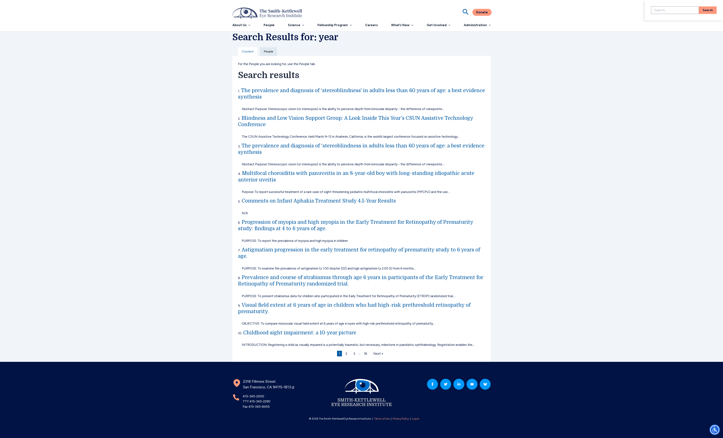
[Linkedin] (458, 384)
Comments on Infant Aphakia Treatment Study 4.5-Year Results (319, 201)
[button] (465, 12)
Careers (371, 25)
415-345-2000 (253, 396)
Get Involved (437, 25)
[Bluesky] (485, 384)
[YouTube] (472, 384)
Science (294, 25)
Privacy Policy (401, 418)
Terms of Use (382, 418)
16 (365, 353)
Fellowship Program (332, 25)
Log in (415, 418)
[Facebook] (432, 384)
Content (248, 51)
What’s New (400, 25)
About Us (239, 25)
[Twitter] (445, 384)
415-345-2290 (259, 401)
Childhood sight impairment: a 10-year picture (299, 333)
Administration (475, 25)
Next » (378, 353)
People (269, 25)
